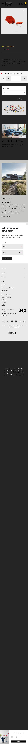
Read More (6, 150)
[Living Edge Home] (8, 4)
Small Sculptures (21, 37)
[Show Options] (25, 739)
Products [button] (4, 269)
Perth (3, 305)
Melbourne (4, 300)
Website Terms (17, 327)
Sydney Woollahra (6, 297)
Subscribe (18, 741)
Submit (7, 258)
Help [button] (3, 281)
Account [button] (4, 277)
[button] (11, 31)
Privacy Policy (10, 327)
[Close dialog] (27, 731)
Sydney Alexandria (6, 294)
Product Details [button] (6, 88)
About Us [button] (4, 273)
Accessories (4, 37)
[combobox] (7, 242)
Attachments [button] (5, 93)
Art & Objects (12, 37)
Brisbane (4, 302)
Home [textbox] (4, 242)
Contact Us (5, 290)
